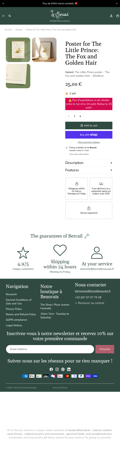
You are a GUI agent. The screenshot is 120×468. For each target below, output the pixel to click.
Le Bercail (16, 387)
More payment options (89, 142)
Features (72, 170)
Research (11, 294)
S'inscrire (105, 349)
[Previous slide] (3, 3)
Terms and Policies (60, 387)
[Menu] (3, 15)
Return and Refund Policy (21, 314)
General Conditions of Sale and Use (18, 301)
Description (74, 162)
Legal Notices (14, 325)
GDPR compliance (16, 320)
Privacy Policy (14, 309)
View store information (79, 154)
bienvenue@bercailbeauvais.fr (93, 291)
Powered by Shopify (29, 387)
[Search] (9, 16)
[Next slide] (117, 3)
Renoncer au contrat (91, 303)
